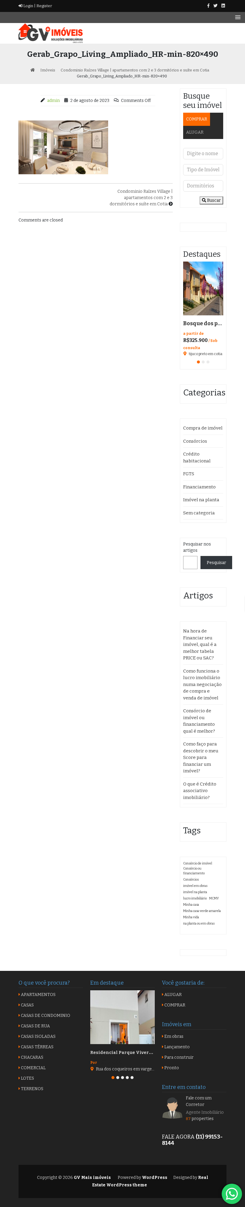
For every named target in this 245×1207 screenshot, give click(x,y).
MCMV (214, 898)
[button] (198, 362)
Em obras (173, 1036)
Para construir (178, 1057)
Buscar (213, 200)
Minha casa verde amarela (202, 911)
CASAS (27, 1005)
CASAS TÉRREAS (36, 1046)
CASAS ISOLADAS (38, 1036)
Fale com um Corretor (199, 1101)
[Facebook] (208, 5)
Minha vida (191, 917)
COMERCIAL (33, 1067)
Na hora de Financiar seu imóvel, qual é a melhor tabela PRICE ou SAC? (200, 644)
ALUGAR (194, 132)
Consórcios (195, 441)
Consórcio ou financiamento (194, 871)
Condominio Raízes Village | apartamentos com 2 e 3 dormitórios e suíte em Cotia (141, 198)
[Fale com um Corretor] (172, 1107)
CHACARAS (31, 1057)
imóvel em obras (195, 886)
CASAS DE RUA (35, 1026)
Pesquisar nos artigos (197, 547)
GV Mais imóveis (92, 1177)
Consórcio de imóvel (197, 863)
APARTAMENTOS (38, 994)
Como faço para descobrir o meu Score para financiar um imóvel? (200, 757)
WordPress (154, 1177)
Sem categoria (199, 513)
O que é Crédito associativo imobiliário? (199, 790)
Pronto (171, 1067)
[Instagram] (223, 5)
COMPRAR (196, 119)
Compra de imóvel (203, 428)
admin (53, 100)
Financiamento (199, 487)
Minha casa (191, 905)
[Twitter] (215, 5)
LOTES (27, 1078)
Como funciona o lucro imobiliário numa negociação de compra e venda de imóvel (202, 684)
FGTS (188, 473)
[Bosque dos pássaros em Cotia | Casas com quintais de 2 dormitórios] (203, 288)
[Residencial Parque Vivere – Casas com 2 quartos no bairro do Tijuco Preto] (122, 1017)
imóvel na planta (195, 892)
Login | (29, 6)
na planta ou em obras (199, 923)
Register (44, 6)
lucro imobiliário (195, 898)
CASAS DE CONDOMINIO (45, 1015)
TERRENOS (31, 1088)
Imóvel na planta (201, 499)
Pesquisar (216, 562)
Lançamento (176, 1046)
